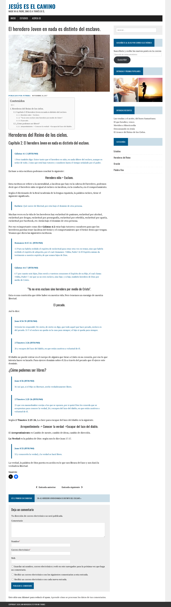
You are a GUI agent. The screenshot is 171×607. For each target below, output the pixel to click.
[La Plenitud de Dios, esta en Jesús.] (150, 90)
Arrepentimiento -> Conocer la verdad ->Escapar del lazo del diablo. (46, 126)
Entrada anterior (47, 487)
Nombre (15, 541)
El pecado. (24, 120)
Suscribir (122, 59)
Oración (117, 163)
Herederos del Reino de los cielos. (28, 108)
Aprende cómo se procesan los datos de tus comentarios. (78, 597)
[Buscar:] (136, 29)
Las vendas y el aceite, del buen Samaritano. (135, 118)
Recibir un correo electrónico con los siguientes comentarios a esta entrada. (51, 574)
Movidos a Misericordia (125, 125)
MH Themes (41, 604)
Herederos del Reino (122, 157)
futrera (26, 96)
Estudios (24, 18)
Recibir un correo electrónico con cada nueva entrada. (40, 579)
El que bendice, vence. (124, 121)
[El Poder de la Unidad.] (126, 90)
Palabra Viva (119, 170)
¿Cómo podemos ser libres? (28, 123)
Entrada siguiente (71, 487)
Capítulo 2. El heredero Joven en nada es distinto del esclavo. (41, 112)
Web (13, 558)
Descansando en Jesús (124, 128)
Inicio (13, 18)
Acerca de (36, 18)
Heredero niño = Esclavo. (30, 115)
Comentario (17, 520)
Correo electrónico (20, 549)
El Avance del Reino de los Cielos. (129, 132)
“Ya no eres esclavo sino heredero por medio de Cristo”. (42, 118)
